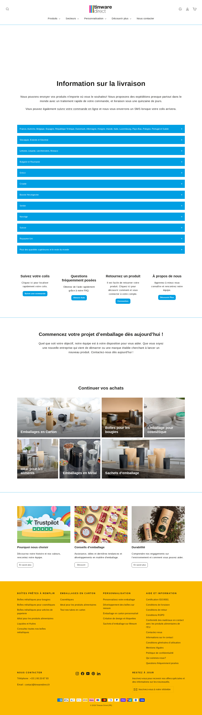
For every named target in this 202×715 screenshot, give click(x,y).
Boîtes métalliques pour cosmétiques (36, 605)
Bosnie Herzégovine (29, 195)
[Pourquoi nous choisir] (43, 524)
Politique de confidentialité (160, 653)
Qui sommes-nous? (156, 658)
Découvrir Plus (167, 297)
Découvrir (81, 565)
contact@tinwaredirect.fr (37, 684)
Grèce (23, 173)
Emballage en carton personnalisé (120, 613)
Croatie (23, 184)
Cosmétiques (67, 599)
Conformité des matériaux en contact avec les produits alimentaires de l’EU (165, 623)
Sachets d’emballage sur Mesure (120, 624)
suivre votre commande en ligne (77, 108)
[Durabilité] (158, 524)
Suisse (23, 227)
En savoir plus (25, 565)
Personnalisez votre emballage (119, 599)
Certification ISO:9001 (157, 599)
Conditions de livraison (158, 605)
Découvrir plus (120, 18)
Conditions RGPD (155, 615)
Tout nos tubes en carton (72, 610)
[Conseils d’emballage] (101, 524)
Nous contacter (145, 18)
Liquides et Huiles (26, 624)
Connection (122, 301)
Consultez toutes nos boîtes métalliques (31, 630)
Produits (53, 18)
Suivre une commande (35, 293)
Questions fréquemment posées (162, 663)
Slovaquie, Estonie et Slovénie (34, 140)
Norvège (24, 216)
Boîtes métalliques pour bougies (33, 599)
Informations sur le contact (159, 637)
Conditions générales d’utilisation (163, 642)
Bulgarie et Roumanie (30, 162)
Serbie (23, 206)
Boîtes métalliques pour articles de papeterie (35, 611)
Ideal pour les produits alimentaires (78, 605)
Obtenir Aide (79, 298)
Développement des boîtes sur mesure (118, 606)
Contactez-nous (154, 632)
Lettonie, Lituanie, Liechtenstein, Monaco (39, 151)
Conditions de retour (156, 610)
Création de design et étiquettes (119, 618)
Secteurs (71, 18)
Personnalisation (94, 18)
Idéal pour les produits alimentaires (35, 618)
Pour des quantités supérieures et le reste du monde (44, 249)
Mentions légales (155, 648)
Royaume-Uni (26, 238)
